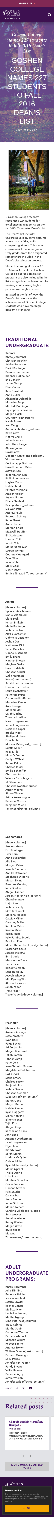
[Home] (11, 13)
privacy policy (39, 1496)
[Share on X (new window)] (23, 1388)
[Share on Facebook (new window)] (17, 1388)
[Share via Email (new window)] (30, 1388)
